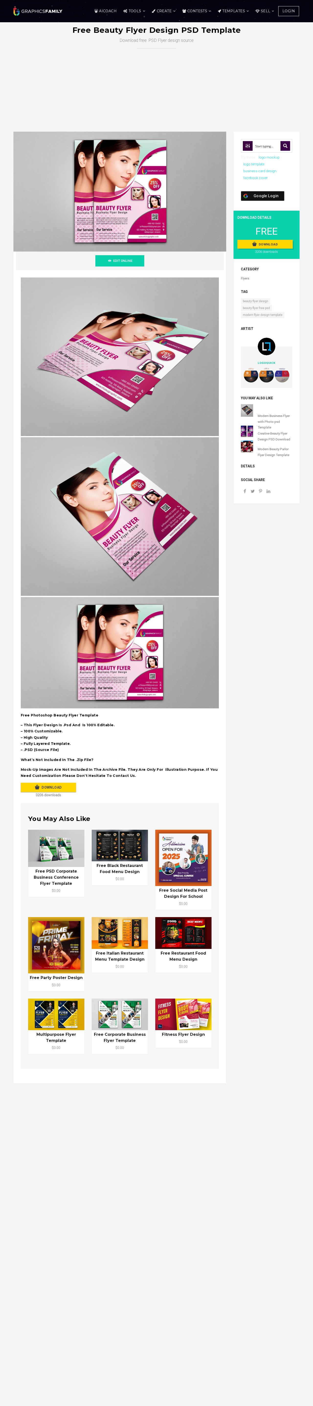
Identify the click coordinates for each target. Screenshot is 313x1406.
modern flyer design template (262, 315)
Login (288, 11)
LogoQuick (266, 363)
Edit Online (122, 261)
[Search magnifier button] (285, 146)
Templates (233, 11)
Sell (265, 11)
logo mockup (269, 157)
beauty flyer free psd (256, 308)
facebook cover (255, 178)
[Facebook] (245, 492)
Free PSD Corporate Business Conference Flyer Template (56, 877)
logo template (253, 164)
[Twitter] (253, 492)
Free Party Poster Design (56, 977)
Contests (197, 11)
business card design (259, 171)
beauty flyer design (255, 301)
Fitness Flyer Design (183, 1034)
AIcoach (108, 11)
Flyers (245, 278)
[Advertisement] (160, 85)
